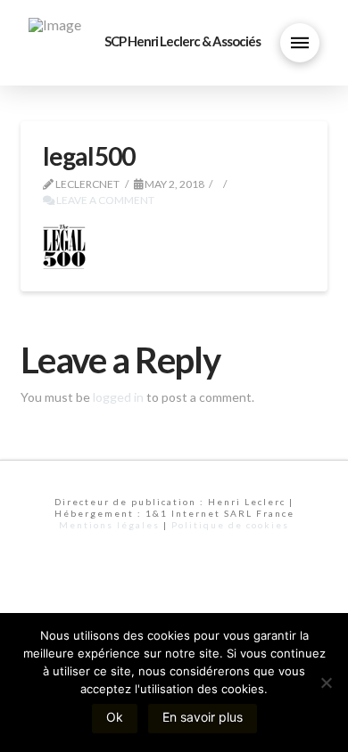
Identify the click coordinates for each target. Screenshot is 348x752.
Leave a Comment (104, 200)
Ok (114, 716)
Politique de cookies (230, 524)
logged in (118, 397)
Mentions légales (109, 524)
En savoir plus (202, 716)
